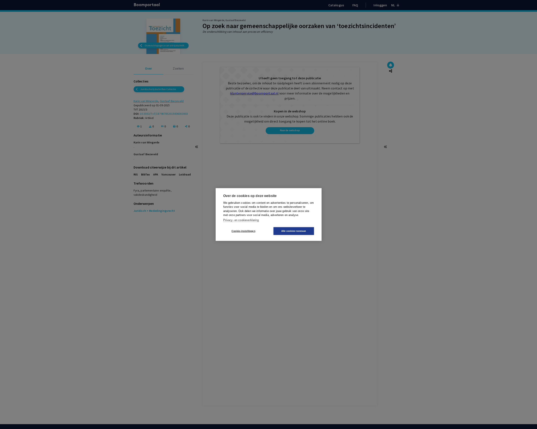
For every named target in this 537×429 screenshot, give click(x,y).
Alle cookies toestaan (293, 231)
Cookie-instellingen (243, 231)
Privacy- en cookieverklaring (241, 220)
